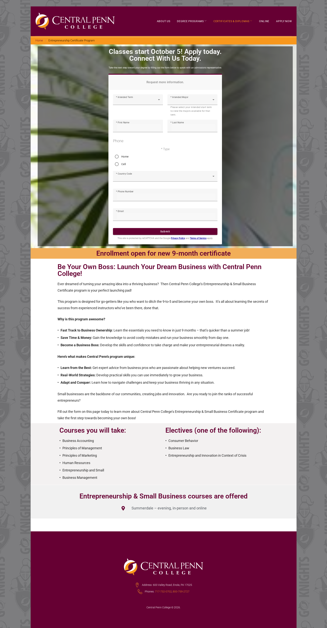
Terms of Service (198, 238)
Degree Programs (190, 21)
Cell (123, 164)
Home (39, 40)
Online (264, 21)
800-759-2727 (181, 591)
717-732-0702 (163, 591)
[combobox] (138, 101)
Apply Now (284, 21)
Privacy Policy (178, 238)
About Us (163, 21)
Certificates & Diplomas (231, 21)
